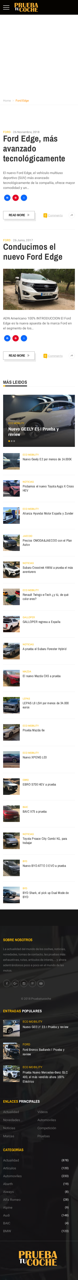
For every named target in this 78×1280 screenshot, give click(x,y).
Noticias (28, 482)
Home (7, 100)
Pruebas (43, 1136)
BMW (7, 1231)
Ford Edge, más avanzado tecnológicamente (34, 148)
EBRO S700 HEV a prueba (39, 784)
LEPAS (26, 699)
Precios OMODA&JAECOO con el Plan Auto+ (47, 542)
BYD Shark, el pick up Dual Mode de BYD (46, 894)
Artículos (9, 1168)
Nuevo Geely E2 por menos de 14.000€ (47, 459)
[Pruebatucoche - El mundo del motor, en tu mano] (26, 7)
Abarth (8, 1184)
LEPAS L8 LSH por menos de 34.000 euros (46, 705)
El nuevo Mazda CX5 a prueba (42, 676)
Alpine (7, 1207)
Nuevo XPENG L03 (35, 757)
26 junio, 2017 (23, 240)
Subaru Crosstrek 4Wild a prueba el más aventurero (48, 569)
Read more (17, 215)
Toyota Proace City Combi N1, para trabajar (45, 840)
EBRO (26, 780)
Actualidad (11, 1112)
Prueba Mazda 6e (34, 730)
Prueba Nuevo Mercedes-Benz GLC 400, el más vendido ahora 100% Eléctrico (45, 1077)
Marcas (8, 1136)
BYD (25, 861)
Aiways (8, 1191)
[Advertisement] (39, 55)
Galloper (29, 617)
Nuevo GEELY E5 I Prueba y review (33, 431)
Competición (46, 1128)
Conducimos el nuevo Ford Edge (32, 251)
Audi (6, 1215)
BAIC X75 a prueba (35, 811)
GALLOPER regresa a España (41, 621)
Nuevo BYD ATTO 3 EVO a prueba (44, 865)
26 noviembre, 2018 (26, 132)
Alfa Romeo (12, 1199)
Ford (7, 132)
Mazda (27, 671)
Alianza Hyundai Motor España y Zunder (48, 513)
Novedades (11, 1120)
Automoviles (46, 1120)
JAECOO (27, 536)
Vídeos (42, 1112)
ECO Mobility (16, 423)
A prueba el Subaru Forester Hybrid (44, 649)
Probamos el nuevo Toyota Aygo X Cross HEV (48, 488)
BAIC (25, 807)
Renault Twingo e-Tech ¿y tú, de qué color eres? (45, 596)
